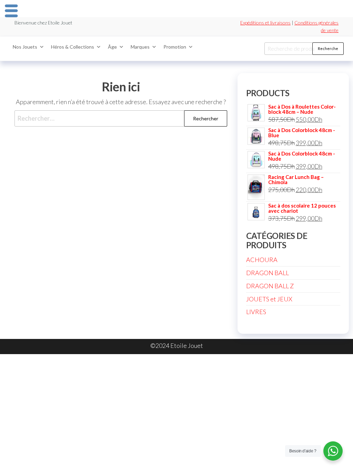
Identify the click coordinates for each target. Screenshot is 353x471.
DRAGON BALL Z (270, 286)
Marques (140, 47)
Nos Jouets (25, 47)
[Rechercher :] (120, 118)
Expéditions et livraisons (265, 23)
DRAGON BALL (267, 273)
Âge (112, 47)
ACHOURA (262, 259)
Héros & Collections (72, 47)
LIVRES (256, 311)
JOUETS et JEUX (269, 299)
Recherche (328, 48)
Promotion (174, 47)
